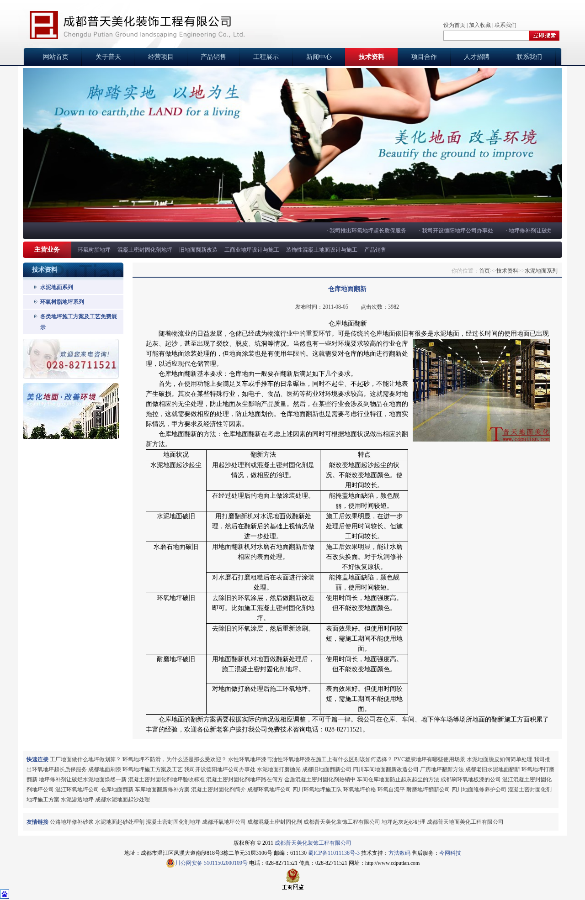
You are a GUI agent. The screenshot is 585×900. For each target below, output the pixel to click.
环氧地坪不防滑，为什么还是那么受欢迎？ (174, 759)
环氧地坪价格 (359, 789)
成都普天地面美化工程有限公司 (465, 822)
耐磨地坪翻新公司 (428, 789)
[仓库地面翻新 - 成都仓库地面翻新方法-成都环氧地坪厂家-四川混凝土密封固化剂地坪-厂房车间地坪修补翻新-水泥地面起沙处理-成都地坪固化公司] (137, 25)
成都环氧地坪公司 (269, 789)
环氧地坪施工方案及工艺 (152, 769)
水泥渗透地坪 (77, 799)
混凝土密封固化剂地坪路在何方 (244, 779)
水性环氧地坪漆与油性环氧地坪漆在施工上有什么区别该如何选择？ (310, 759)
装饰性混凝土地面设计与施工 (321, 250)
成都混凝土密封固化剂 (274, 822)
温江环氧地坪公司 (77, 789)
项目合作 (424, 56)
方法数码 (399, 853)
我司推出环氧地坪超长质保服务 (359, 230)
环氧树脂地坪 (94, 250)
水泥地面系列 (56, 287)
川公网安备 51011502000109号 (211, 863)
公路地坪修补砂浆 (72, 822)
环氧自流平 (391, 789)
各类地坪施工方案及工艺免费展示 (78, 322)
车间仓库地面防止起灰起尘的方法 (398, 779)
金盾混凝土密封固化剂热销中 (320, 779)
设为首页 (454, 25)
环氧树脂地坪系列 (62, 302)
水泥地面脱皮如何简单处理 (499, 759)
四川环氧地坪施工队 (317, 789)
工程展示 (266, 56)
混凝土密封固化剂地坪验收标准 (166, 779)
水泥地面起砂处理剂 (119, 822)
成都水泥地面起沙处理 (122, 799)
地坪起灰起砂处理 (403, 822)
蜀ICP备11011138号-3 (334, 853)
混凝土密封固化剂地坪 (144, 250)
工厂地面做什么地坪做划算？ (85, 759)
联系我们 (505, 25)
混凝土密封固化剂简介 (218, 789)
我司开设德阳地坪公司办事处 (448, 230)
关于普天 (108, 56)
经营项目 (161, 56)
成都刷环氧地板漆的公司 (471, 779)
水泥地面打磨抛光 (279, 769)
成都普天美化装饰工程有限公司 (341, 822)
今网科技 (450, 853)
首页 (484, 271)
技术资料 (371, 56)
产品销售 (213, 56)
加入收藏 (480, 25)
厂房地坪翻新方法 (442, 769)
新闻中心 (319, 56)
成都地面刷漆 (104, 769)
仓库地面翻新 (117, 789)
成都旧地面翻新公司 (326, 769)
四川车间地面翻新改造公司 (386, 769)
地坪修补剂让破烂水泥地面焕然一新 (83, 779)
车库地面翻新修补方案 (162, 789)
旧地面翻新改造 (198, 250)
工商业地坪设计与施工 (251, 250)
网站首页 (56, 56)
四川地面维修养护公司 (479, 789)
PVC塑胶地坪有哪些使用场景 (429, 759)
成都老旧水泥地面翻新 (492, 769)
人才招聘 (476, 56)
